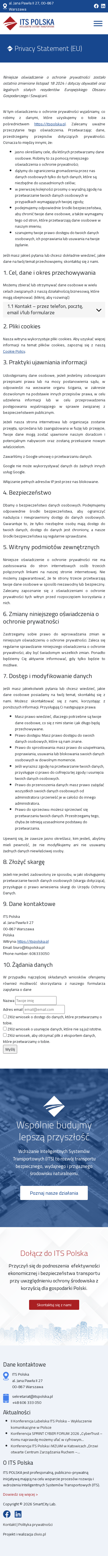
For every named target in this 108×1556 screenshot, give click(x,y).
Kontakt (10, 1524)
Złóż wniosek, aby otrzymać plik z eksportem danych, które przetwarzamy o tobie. (49, 1038)
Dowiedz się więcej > (20, 1494)
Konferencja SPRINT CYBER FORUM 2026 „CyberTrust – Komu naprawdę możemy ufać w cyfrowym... (56, 1436)
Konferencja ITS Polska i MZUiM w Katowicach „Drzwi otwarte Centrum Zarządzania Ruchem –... (54, 1449)
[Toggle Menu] (98, 23)
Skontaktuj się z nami (54, 1304)
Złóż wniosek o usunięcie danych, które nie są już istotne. (54, 1029)
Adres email (13, 1009)
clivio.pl (40, 1534)
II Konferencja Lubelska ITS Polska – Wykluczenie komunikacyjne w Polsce (51, 1424)
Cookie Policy (14, 351)
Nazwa (8, 1000)
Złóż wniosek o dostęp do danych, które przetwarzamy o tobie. (52, 1020)
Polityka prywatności (35, 1524)
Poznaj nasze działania (54, 1192)
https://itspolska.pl (50, 124)
